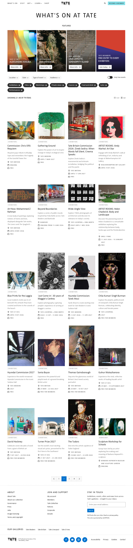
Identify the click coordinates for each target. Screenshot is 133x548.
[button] (104, 3)
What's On (12, 3)
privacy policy (114, 515)
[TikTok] (84, 539)
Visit (22, 3)
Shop (46, 3)
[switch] (110, 77)
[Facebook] (66, 539)
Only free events (120, 77)
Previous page (58, 480)
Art (29, 3)
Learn (37, 3)
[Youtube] (72, 539)
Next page (83, 480)
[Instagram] (78, 539)
